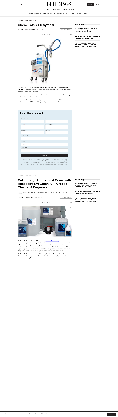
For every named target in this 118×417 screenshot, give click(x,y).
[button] (19, 4)
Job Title (48, 130)
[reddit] (47, 34)
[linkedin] (42, 34)
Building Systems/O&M (35, 13)
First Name (24, 119)
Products (86, 13)
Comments (24, 147)
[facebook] (39, 34)
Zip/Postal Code (25, 135)
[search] (21, 4)
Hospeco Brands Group (30, 197)
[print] (71, 34)
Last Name (48, 119)
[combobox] (44, 144)
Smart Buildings (47, 13)
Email (23, 124)
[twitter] (44, 34)
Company (23, 130)
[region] (59, 414)
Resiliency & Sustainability (61, 13)
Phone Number (49, 124)
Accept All (111, 414)
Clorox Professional (29, 29)
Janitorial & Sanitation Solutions (27, 20)
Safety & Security (77, 13)
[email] (49, 34)
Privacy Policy (44, 413)
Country (23, 141)
